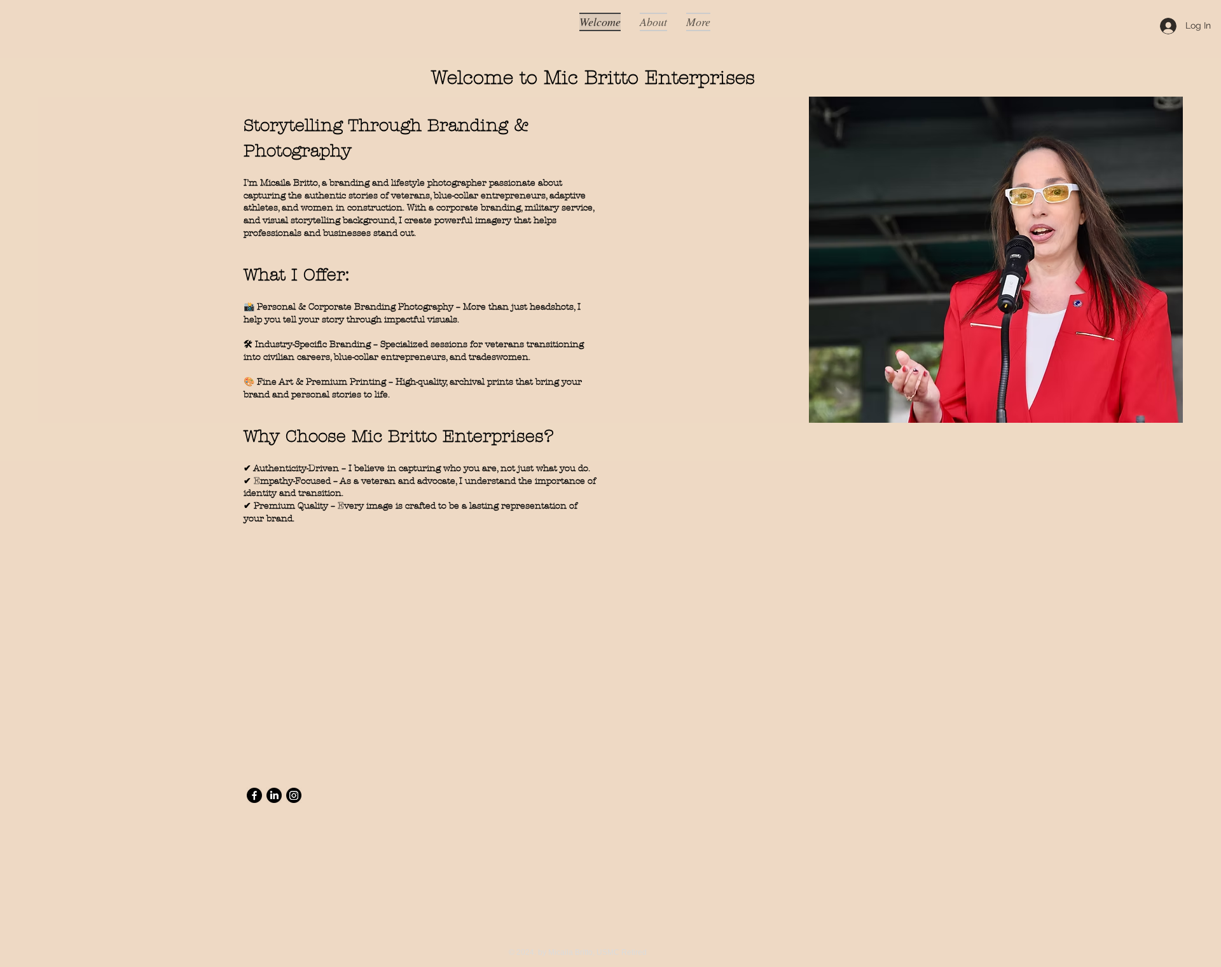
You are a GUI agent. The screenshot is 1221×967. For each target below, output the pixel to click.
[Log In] (1167, 26)
